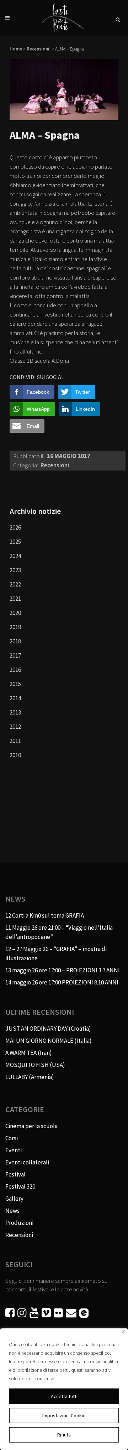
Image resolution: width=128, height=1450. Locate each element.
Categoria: (26, 465)
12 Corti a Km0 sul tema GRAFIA (44, 915)
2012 (15, 727)
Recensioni (38, 49)
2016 (15, 670)
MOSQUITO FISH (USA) (35, 1065)
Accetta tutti (64, 1396)
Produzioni (19, 1223)
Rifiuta (64, 1435)
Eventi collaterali (27, 1162)
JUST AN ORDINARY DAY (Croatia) (48, 1028)
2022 (15, 584)
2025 (15, 542)
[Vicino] (123, 1331)
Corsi (11, 1138)
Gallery (14, 1198)
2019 (15, 627)
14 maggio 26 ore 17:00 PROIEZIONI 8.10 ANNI (61, 982)
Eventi (13, 1150)
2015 (15, 684)
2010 (15, 755)
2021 (15, 598)
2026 (15, 527)
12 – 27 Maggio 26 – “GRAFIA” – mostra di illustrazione (56, 953)
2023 (15, 570)
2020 (15, 613)
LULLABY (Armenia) (29, 1077)
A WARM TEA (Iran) (28, 1053)
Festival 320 (20, 1186)
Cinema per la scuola (31, 1126)
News (12, 1211)
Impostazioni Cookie (64, 1415)
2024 (15, 556)
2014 (15, 698)
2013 (15, 712)
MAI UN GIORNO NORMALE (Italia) (48, 1041)
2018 (15, 641)
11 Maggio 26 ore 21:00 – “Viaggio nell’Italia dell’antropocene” (59, 932)
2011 (15, 741)
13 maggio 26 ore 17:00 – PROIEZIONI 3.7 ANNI (62, 970)
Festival (15, 1174)
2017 (15, 655)
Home (16, 49)
